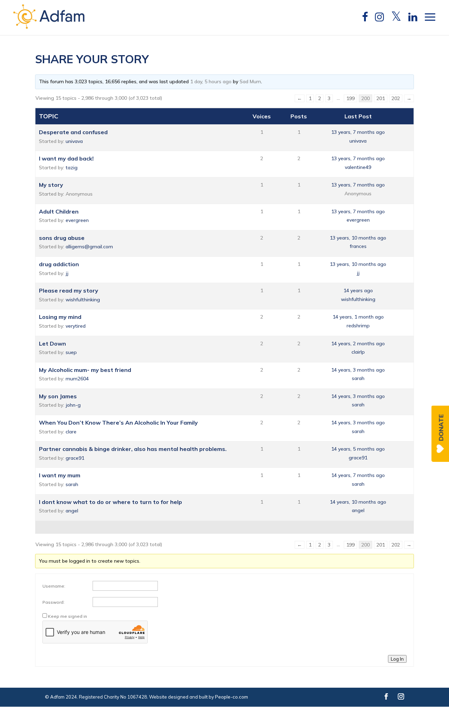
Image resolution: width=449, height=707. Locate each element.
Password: (53, 602)
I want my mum (59, 475)
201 (380, 98)
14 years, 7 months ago (358, 475)
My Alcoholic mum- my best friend (85, 369)
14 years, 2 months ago (358, 343)
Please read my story (68, 290)
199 (350, 98)
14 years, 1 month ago (358, 317)
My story (51, 184)
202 (395, 98)
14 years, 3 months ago (358, 370)
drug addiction (59, 264)
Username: (53, 586)
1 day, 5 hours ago (211, 81)
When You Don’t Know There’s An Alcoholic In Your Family (118, 422)
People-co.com (231, 697)
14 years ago (358, 290)
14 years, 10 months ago (358, 502)
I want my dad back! (66, 158)
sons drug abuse (62, 237)
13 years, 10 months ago (358, 238)
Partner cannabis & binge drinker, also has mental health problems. (133, 448)
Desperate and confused (73, 132)
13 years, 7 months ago (358, 132)
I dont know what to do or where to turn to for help (110, 501)
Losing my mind (60, 316)
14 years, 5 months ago (358, 449)
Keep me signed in (67, 616)
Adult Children (59, 211)
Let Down (52, 343)
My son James (58, 396)
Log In (397, 659)
